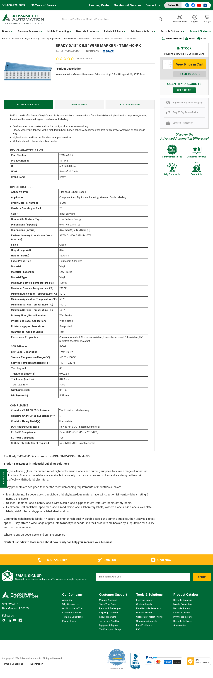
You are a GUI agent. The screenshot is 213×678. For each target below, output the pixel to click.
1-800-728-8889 (174, 38)
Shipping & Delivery (108, 612)
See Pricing (184, 90)
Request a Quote (107, 616)
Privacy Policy (69, 621)
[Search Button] (160, 19)
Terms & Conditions (72, 616)
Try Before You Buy (109, 621)
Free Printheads (144, 625)
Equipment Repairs (108, 625)
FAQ (138, 629)
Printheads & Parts (142, 31)
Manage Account (108, 600)
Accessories (179, 625)
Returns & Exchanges (110, 608)
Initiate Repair (179, 21)
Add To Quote (191, 74)
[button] (3, 478)
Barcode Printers (86, 31)
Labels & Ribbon (113, 31)
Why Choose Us (70, 604)
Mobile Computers (182, 604)
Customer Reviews (72, 612)
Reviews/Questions (130, 104)
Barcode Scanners (29, 31)
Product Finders (199, 31)
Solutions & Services (127, 5)
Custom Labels (144, 604)
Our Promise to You (72, 608)
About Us (67, 600)
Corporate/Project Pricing (149, 616)
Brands (6, 31)
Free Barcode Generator (148, 608)
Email (192, 38)
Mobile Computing (58, 31)
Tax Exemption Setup (110, 629)
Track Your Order (107, 604)
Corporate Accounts (146, 621)
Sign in (194, 21)
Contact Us (152, 5)
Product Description (28, 104)
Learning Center (99, 5)
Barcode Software (171, 31)
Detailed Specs (79, 104)
